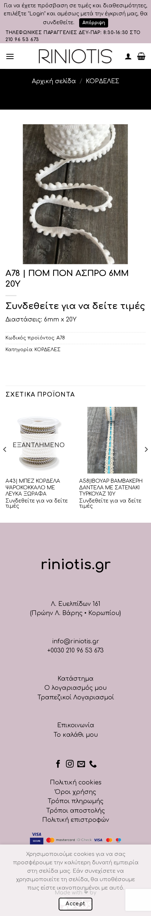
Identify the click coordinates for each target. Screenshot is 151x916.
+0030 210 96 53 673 (75, 650)
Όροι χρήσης (75, 792)
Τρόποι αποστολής (75, 811)
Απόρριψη (93, 22)
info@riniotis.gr (75, 641)
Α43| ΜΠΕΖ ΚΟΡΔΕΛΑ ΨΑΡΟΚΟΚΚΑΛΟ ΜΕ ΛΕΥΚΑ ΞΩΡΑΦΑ (32, 487)
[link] (75, 56)
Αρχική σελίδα (54, 81)
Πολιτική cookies (76, 782)
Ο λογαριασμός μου (75, 688)
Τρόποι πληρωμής (75, 801)
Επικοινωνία (75, 725)
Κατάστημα (75, 679)
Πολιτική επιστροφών (75, 820)
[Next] (146, 464)
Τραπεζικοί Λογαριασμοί (75, 697)
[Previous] (5, 464)
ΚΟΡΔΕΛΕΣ (102, 81)
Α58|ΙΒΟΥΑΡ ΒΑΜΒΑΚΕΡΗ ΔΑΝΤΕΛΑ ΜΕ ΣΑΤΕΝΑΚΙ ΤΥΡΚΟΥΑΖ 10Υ (111, 487)
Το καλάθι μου (76, 735)
